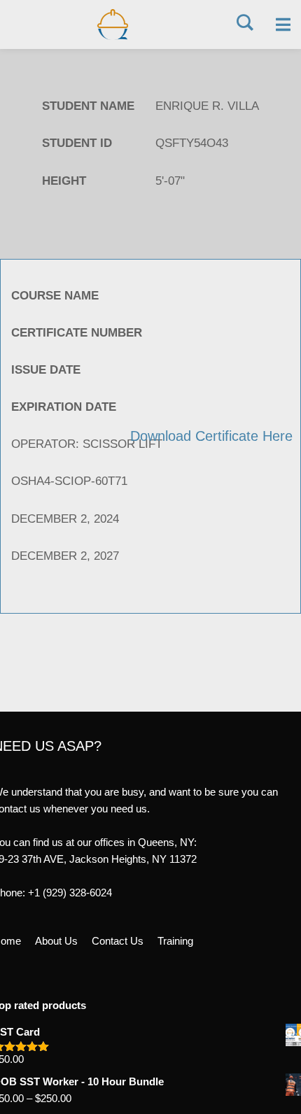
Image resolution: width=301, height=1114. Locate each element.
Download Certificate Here (211, 436)
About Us (56, 941)
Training (175, 941)
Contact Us (118, 941)
